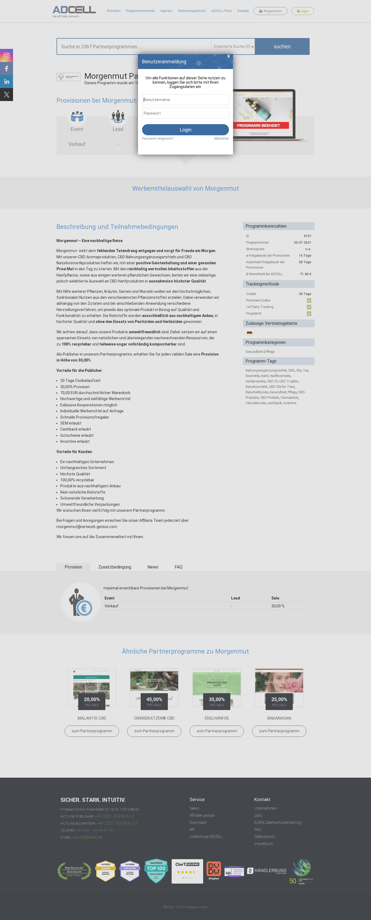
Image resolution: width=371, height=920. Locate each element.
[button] (229, 58)
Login (185, 130)
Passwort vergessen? (158, 138)
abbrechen (221, 138)
